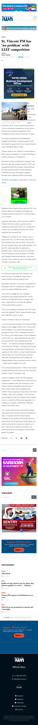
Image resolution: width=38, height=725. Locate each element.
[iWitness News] (19, 659)
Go (34, 497)
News (4, 36)
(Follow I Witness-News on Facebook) (16, 320)
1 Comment (6, 588)
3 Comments (6, 576)
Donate (17, 550)
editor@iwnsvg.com (20, 679)
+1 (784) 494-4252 (20, 676)
